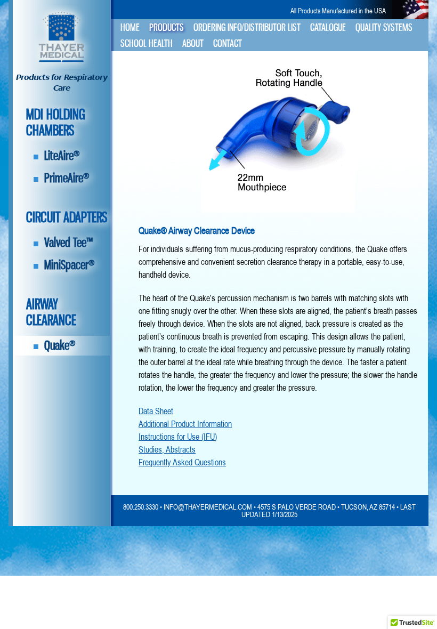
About (193, 43)
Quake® (60, 345)
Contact (227, 43)
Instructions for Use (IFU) (178, 436)
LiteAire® (62, 155)
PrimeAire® (67, 178)
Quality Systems (383, 27)
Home (130, 27)
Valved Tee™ (68, 242)
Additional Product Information (185, 424)
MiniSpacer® (69, 264)
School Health (146, 43)
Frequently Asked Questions (182, 462)
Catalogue (328, 27)
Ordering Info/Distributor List (247, 27)
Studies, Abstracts (167, 449)
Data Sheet (156, 411)
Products (166, 27)
